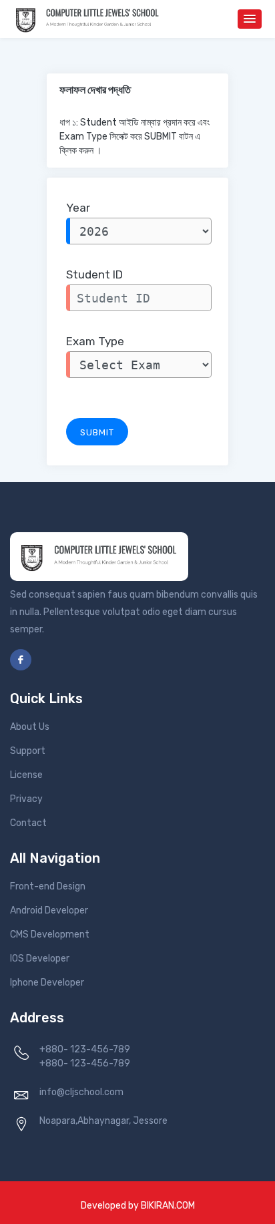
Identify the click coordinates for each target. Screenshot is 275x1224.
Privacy (26, 799)
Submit (97, 432)
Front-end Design (47, 886)
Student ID (94, 274)
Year (78, 207)
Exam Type (95, 341)
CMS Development (49, 934)
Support (27, 751)
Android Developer (49, 910)
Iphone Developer (47, 982)
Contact (28, 823)
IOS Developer (39, 958)
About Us (29, 727)
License (26, 775)
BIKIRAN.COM (168, 1205)
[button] (250, 19)
